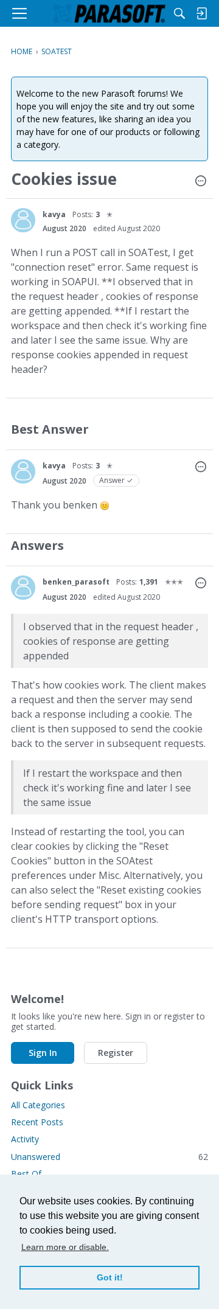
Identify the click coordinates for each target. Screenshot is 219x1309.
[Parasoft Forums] (109, 13)
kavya (54, 214)
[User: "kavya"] (23, 220)
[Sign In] (201, 13)
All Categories (38, 1105)
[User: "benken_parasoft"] (23, 587)
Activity (25, 1139)
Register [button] (115, 1052)
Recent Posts (37, 1122)
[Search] (179, 13)
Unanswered (109, 1156)
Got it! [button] (110, 1277)
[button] (200, 182)
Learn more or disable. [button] (65, 1247)
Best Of (26, 1173)
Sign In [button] (43, 1052)
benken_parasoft (76, 582)
